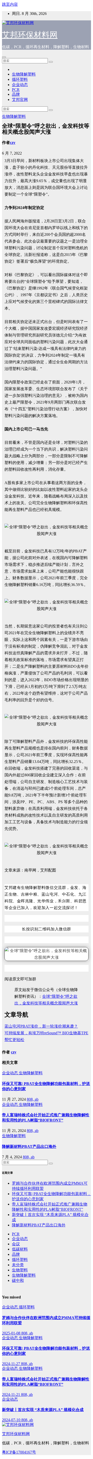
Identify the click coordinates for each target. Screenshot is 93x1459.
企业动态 (20, 85)
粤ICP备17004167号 (19, 1452)
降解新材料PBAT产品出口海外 (29, 1146)
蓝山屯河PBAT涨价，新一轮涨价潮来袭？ (41, 1026)
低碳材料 (20, 1249)
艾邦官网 (20, 99)
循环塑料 (20, 79)
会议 (16, 1244)
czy (12, 142)
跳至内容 (10, 4)
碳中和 (18, 1280)
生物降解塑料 (24, 74)
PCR (16, 89)
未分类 (18, 1265)
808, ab (32, 1099)
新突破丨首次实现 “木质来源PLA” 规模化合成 (43, 1410)
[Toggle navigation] (4, 57)
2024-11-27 (11, 1364)
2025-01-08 (11, 1333)
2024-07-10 (11, 1420)
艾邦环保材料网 (30, 34)
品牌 (16, 94)
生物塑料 (20, 1270)
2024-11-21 (11, 1394)
